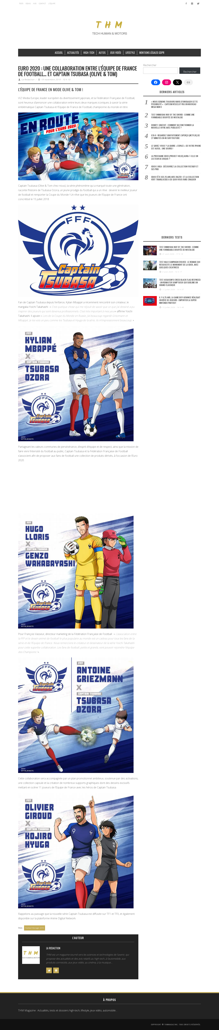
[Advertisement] (78, 488)
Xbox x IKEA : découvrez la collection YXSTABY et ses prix (174, 168)
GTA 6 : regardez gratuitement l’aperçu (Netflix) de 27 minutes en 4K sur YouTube (175, 137)
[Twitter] (198, 3)
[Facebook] (186, 3)
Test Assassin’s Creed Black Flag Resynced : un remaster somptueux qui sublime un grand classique (180, 282)
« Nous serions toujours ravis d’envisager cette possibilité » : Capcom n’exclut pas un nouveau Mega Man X (174, 104)
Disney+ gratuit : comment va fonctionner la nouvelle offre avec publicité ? (172, 126)
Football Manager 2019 (34, 928)
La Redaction (27, 79)
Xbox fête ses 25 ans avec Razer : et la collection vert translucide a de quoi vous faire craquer (175, 178)
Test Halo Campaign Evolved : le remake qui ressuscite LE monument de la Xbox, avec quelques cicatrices (179, 264)
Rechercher (149, 65)
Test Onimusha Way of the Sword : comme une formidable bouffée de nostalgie (172, 116)
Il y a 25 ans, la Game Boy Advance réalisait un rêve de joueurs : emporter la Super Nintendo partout (179, 300)
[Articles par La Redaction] (31, 955)
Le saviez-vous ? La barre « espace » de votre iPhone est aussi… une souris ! (176, 147)
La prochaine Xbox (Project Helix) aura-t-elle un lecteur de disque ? (174, 157)
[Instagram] (192, 3)
